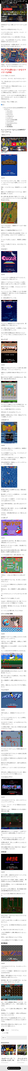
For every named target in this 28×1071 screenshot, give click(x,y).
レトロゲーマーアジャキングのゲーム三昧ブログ (13, 2)
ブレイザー (10, 111)
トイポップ (10, 118)
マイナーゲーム (14, 1030)
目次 (3, 104)
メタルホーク (10, 116)
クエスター (10, 112)
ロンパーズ (10, 114)
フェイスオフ (10, 121)
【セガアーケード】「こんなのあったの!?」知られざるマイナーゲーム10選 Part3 (8, 1059)
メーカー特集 (5, 1033)
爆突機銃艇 (10, 126)
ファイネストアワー (12, 123)
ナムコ (7, 1030)
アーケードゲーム (7, 9)
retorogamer (8, 19)
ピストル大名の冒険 (12, 119)
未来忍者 (9, 124)
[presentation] (24, 1054)
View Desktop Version (15, 1068)
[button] (26, 4)
